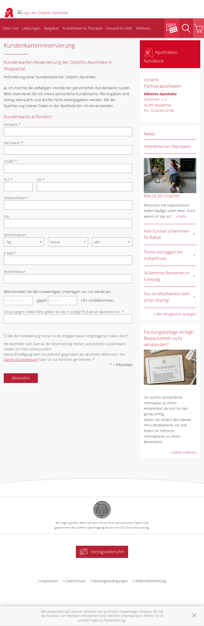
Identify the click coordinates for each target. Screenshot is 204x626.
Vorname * (12, 124)
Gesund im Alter (119, 28)
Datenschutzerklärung (21, 359)
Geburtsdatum (15, 234)
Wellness (143, 28)
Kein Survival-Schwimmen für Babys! (166, 234)
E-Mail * (10, 253)
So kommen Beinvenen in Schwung (166, 276)
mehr (182, 216)
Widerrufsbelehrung (150, 581)
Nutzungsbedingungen (110, 581)
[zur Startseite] (43, 12)
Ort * (41, 179)
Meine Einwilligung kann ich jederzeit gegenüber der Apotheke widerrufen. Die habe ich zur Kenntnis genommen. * (64, 357)
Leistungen (31, 28)
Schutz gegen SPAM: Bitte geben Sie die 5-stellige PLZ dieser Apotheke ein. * (64, 311)
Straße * (10, 161)
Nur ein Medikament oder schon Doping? (167, 297)
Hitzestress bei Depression (167, 146)
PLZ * (8, 179)
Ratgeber (51, 28)
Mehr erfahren (185, 452)
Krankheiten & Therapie (82, 28)
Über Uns (10, 28)
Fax (6, 216)
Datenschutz (75, 581)
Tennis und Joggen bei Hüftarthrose (163, 255)
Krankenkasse (14, 271)
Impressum (49, 581)
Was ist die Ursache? (162, 196)
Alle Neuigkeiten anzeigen (176, 314)
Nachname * (13, 142)
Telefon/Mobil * (16, 198)
